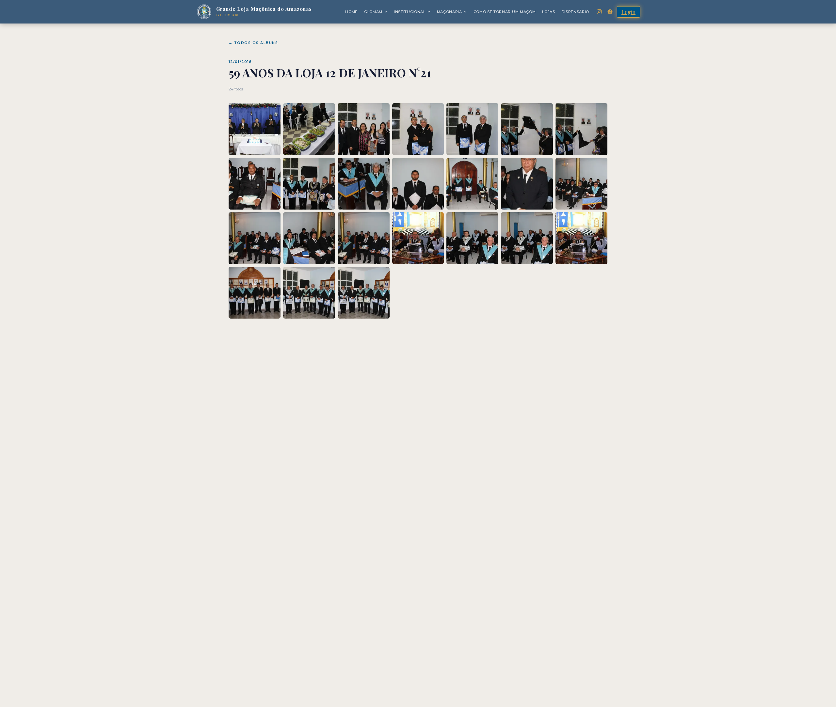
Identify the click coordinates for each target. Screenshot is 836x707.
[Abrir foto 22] (255, 293)
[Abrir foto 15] (255, 238)
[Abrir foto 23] (309, 293)
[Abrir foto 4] (418, 129)
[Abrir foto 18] (418, 238)
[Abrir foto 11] (418, 184)
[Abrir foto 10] (364, 184)
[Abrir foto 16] (309, 238)
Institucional (410, 11)
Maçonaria (449, 11)
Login (628, 11)
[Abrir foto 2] (309, 129)
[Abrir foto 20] (527, 238)
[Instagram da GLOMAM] (599, 12)
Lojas (548, 11)
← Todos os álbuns (253, 43)
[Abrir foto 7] (581, 129)
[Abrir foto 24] (364, 293)
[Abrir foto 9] (309, 184)
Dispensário (575, 11)
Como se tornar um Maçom (505, 11)
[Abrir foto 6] (527, 129)
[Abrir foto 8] (255, 184)
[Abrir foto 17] (364, 238)
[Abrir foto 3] (364, 129)
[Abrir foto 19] (472, 238)
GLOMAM (373, 11)
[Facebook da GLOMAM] (610, 12)
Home (351, 11)
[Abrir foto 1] (255, 129)
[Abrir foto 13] (527, 184)
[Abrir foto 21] (581, 238)
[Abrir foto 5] (472, 129)
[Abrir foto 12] (472, 184)
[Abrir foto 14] (581, 184)
